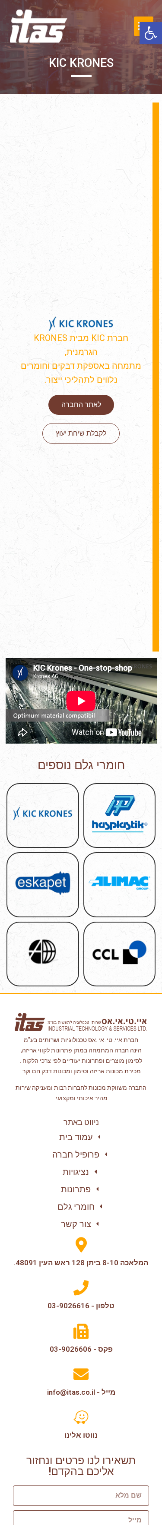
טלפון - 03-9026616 (81, 1305)
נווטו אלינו (81, 1435)
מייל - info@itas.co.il (81, 1392)
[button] (151, 33)
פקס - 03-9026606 (81, 1349)
